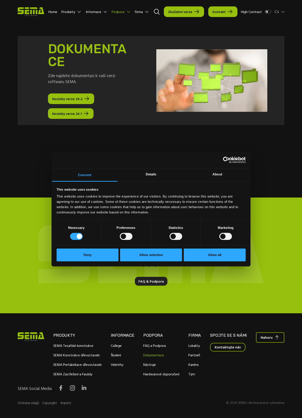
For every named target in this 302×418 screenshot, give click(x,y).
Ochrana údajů (28, 402)
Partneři (194, 355)
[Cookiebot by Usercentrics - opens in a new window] (226, 159)
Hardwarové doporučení (161, 374)
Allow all (214, 255)
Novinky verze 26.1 (67, 113)
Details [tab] (151, 174)
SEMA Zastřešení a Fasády (72, 374)
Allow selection (151, 255)
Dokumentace (153, 355)
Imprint (65, 402)
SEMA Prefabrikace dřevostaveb (77, 364)
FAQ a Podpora (154, 345)
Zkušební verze (180, 11)
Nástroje (149, 364)
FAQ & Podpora (151, 281)
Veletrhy (117, 364)
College (116, 345)
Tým (191, 374)
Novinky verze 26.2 (67, 98)
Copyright (49, 402)
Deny (88, 255)
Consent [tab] (84, 175)
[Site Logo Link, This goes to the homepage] (31, 11)
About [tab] (217, 174)
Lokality (194, 345)
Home (52, 11)
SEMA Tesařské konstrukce (73, 345)
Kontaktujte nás (228, 347)
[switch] (126, 236)
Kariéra (193, 364)
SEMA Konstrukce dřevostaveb (76, 355)
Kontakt (219, 11)
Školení (116, 355)
